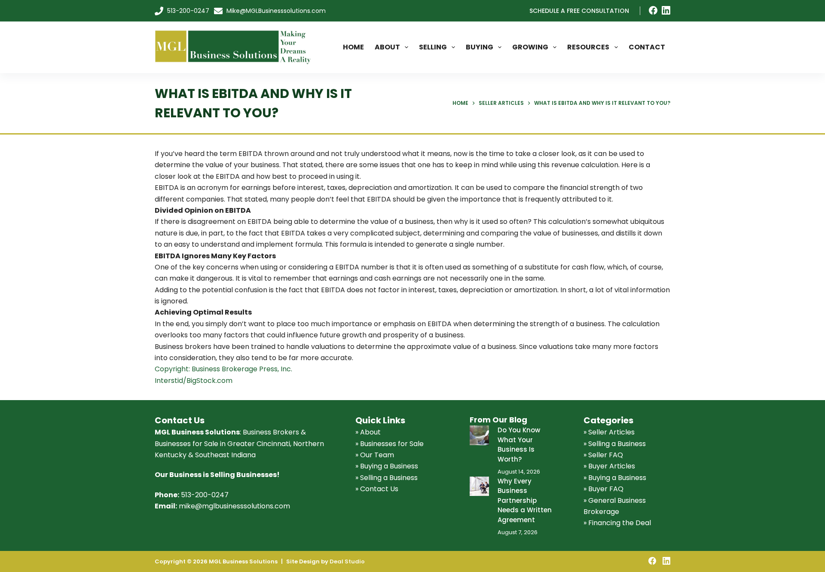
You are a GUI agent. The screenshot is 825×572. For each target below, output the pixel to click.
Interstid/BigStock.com (193, 380)
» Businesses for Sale (389, 444)
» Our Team (374, 455)
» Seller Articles (609, 432)
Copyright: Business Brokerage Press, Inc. (223, 369)
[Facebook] (653, 10)
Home (353, 47)
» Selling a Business (386, 478)
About (387, 47)
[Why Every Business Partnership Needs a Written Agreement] (479, 486)
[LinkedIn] (666, 10)
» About (368, 432)
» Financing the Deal (617, 523)
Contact (647, 47)
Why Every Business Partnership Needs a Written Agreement (525, 500)
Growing (530, 47)
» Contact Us (376, 489)
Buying (479, 47)
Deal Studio (347, 561)
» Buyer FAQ (603, 489)
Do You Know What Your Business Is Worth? (519, 444)
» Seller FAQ (603, 455)
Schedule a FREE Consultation (579, 10)
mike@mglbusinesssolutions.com (234, 506)
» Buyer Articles (609, 466)
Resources (588, 47)
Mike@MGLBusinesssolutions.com (275, 10)
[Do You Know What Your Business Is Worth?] (479, 435)
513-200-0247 (187, 10)
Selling (433, 47)
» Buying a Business (386, 466)
